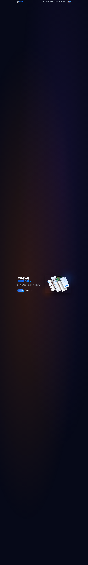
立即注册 (69, 1)
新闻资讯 (64, 1)
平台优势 (47, 1)
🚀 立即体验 (21, 290)
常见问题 (60, 1)
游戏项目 (51, 1)
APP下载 (56, 1)
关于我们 (43, 1)
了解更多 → (28, 290)
